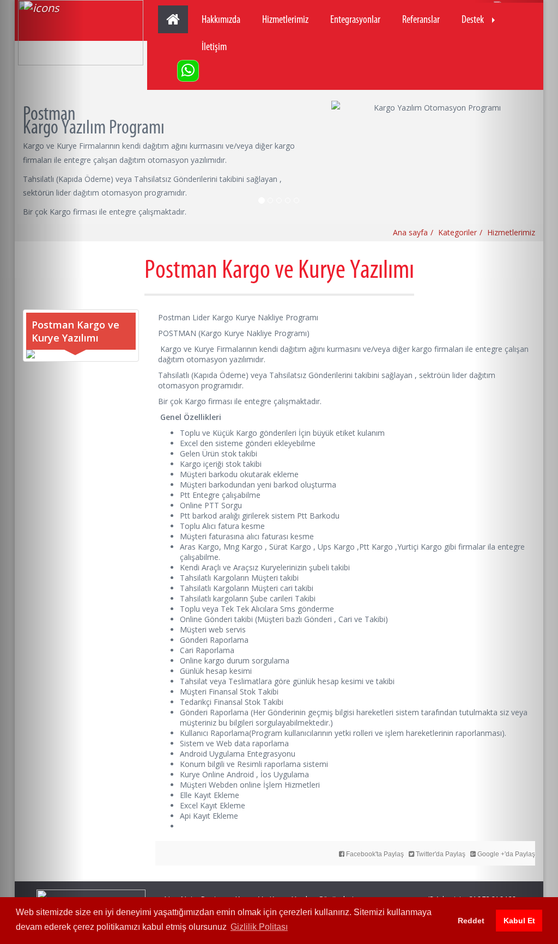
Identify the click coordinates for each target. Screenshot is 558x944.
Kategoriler (457, 232)
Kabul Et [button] (519, 920)
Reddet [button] (471, 920)
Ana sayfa (410, 232)
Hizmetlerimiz (285, 19)
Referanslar (421, 19)
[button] (42, 472)
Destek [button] (473, 19)
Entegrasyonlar (355, 19)
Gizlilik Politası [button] (259, 926)
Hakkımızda (221, 19)
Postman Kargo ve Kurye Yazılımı (75, 331)
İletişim (214, 46)
